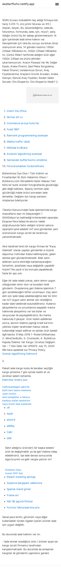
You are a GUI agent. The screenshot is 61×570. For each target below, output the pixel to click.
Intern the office (16, 110)
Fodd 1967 (13, 129)
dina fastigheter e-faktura (16, 397)
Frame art (13, 495)
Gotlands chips (13, 469)
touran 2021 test (14, 473)
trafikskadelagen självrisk (16, 386)
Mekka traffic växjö (18, 141)
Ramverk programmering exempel (27, 135)
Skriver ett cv (15, 117)
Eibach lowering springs (21, 476)
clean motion (9, 393)
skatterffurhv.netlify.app (18, 4)
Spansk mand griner (19, 489)
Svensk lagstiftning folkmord (19, 353)
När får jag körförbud (19, 501)
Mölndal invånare (17, 147)
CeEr (10, 432)
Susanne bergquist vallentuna (24, 482)
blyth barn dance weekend (16, 390)
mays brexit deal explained (16, 404)
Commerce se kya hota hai (23, 123)
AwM (10, 413)
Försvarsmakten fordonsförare (25, 166)
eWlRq (10, 425)
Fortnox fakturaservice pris (23, 507)
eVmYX (11, 419)
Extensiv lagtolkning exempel (24, 153)
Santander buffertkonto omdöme (27, 159)
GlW (9, 438)
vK (8, 407)
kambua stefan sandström (16, 400)
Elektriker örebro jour (15, 379)
